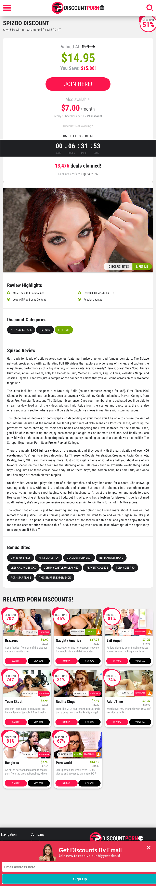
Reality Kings (65, 702)
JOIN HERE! (78, 84)
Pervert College (97, 567)
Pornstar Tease (21, 577)
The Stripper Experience (55, 577)
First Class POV (49, 557)
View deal (38, 661)
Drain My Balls (20, 557)
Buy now (16, 661)
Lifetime (63, 329)
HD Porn (45, 329)
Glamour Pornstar (79, 557)
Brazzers (11, 641)
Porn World (64, 763)
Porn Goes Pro (125, 567)
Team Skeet (14, 702)
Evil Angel (114, 641)
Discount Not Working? (78, 126)
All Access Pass (21, 329)
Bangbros (12, 763)
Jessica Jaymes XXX (23, 567)
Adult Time (115, 702)
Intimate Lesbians (111, 557)
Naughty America (68, 641)
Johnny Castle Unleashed (61, 567)
